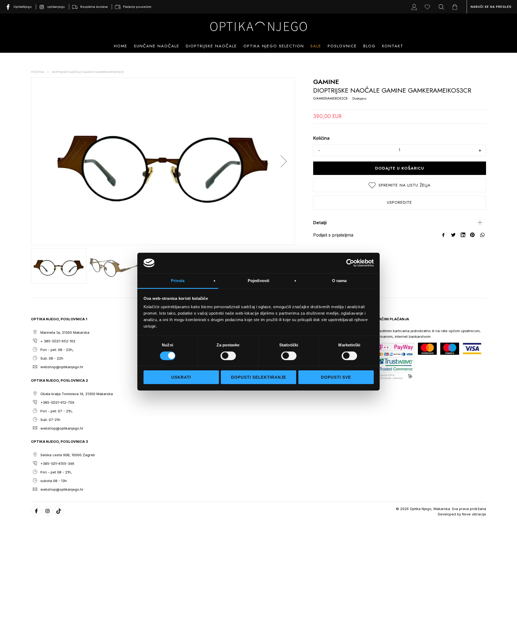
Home (120, 46)
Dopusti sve (336, 377)
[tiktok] (59, 511)
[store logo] (258, 26)
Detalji (320, 222)
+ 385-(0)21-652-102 (57, 341)
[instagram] (48, 511)
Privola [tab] (177, 280)
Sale (315, 46)
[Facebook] (444, 235)
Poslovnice (342, 46)
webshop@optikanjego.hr (61, 367)
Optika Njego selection (273, 46)
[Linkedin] (463, 235)
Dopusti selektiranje (258, 377)
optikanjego (56, 7)
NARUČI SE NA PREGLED (491, 7)
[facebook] (36, 511)
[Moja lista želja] (429, 7)
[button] (284, 161)
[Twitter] (453, 235)
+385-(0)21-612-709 (57, 402)
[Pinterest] (473, 235)
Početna (37, 72)
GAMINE (326, 81)
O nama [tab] (339, 280)
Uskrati (181, 377)
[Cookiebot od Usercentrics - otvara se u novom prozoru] (350, 263)
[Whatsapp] (482, 235)
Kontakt (392, 46)
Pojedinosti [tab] (258, 280)
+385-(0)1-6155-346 (57, 463)
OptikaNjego (22, 7)
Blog (369, 46)
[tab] (399, 222)
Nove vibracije (474, 514)
